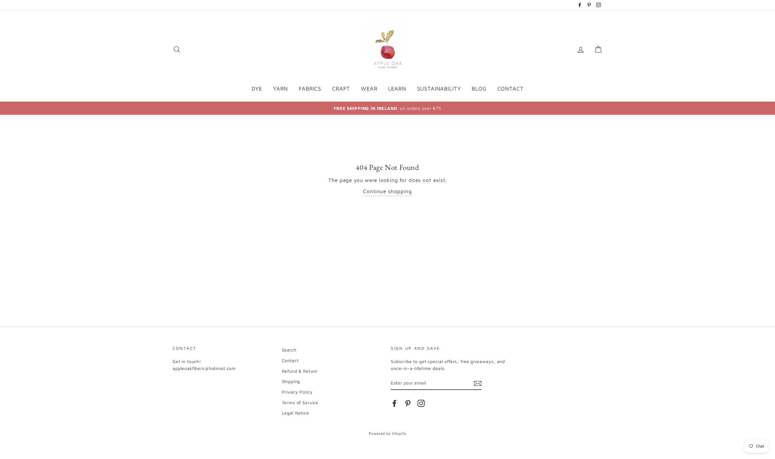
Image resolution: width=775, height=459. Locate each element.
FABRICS (310, 88)
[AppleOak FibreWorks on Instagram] (421, 403)
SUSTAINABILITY (439, 88)
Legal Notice (295, 412)
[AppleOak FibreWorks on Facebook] (394, 403)
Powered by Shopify (387, 433)
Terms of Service (300, 402)
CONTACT (510, 88)
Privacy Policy (297, 392)
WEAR (369, 88)
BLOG (479, 88)
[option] (387, 108)
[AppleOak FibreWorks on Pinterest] (407, 403)
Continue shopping (387, 191)
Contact (290, 360)
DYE (257, 88)
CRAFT (341, 88)
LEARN (397, 88)
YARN (280, 88)
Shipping (291, 381)
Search (289, 349)
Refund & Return (300, 371)
